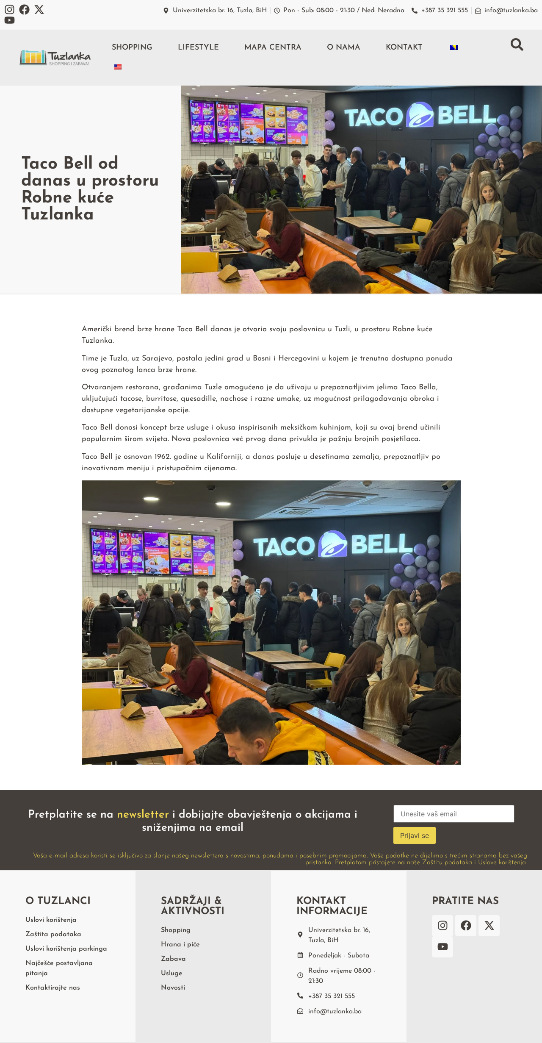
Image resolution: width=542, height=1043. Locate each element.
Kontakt (404, 48)
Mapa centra (272, 48)
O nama (343, 48)
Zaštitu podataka (447, 862)
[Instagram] (9, 9)
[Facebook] (24, 9)
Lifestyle (198, 48)
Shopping (132, 48)
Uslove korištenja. (502, 862)
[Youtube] (9, 20)
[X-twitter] (39, 9)
